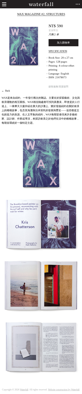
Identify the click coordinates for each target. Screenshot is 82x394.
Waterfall (24, 389)
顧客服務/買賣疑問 (58, 86)
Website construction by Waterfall (63, 389)
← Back (6, 90)
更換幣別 (53, 30)
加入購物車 (63, 42)
